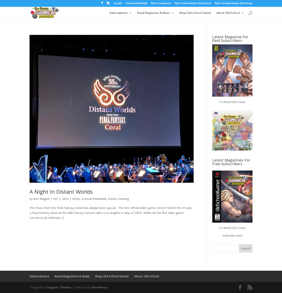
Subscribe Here (232, 235)
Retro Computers (161, 3)
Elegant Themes (59, 287)
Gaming (123, 199)
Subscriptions (118, 13)
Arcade (118, 3)
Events (112, 199)
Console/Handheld (136, 3)
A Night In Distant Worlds (61, 191)
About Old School (228, 13)
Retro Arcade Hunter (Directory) (233, 3)
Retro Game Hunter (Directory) (193, 3)
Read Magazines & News (153, 13)
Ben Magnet (41, 199)
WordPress (99, 287)
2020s (76, 199)
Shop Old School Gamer (195, 13)
